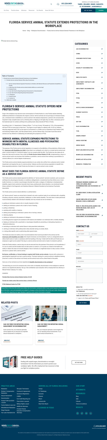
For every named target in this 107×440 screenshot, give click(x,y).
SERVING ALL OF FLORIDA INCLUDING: (53, 386)
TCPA (77, 131)
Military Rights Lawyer (23, 404)
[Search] (51, 4)
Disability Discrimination (84, 68)
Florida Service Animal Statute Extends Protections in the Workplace (21, 78)
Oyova (68, 435)
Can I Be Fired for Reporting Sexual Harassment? (21, 92)
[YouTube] (86, 413)
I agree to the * (88, 298)
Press (78, 117)
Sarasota (41, 394)
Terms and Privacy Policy (91, 298)
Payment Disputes (82, 112)
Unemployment (81, 136)
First (77, 237)
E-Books (78, 401)
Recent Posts (12, 96)
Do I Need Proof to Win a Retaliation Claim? (88, 193)
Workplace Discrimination (38, 30)
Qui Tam (78, 121)
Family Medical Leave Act (8, 405)
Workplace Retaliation (83, 159)
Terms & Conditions (81, 404)
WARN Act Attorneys (22, 406)
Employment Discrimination (85, 88)
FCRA (77, 93)
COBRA (78, 53)
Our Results (40, 10)
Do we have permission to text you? (87, 293)
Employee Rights (81, 77)
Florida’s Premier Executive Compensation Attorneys (23, 410)
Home (24, 30)
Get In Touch (88, 10)
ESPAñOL (101, 10)
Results (79, 407)
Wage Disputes (5, 410)
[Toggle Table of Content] (63, 76)
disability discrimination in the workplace (41, 262)
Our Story (6, 10)
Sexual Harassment (6, 395)
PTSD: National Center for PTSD (11, 284)
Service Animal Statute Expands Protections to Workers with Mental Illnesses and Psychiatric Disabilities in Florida (35, 84)
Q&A (77, 399)
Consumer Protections (83, 58)
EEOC (77, 72)
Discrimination (5, 398)
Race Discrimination (82, 126)
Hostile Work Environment (85, 107)
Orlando (41, 396)
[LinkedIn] (90, 413)
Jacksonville (42, 401)
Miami (40, 399)
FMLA (77, 103)
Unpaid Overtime (81, 140)
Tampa (40, 388)
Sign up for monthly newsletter (86, 289)
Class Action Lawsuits (23, 401)
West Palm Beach (43, 404)
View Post (7, 340)
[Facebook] (77, 413)
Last (91, 237)
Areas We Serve (49, 10)
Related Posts (12, 89)
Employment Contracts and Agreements (85, 83)
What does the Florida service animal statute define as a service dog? (26, 87)
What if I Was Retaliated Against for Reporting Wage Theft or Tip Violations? (88, 207)
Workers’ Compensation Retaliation (7, 392)
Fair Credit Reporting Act (23, 399)
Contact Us (12, 98)
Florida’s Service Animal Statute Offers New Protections (20, 80)
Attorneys (23, 10)
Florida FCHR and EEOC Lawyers (7, 401)
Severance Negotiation (23, 394)
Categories (12, 94)
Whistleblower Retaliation (85, 150)
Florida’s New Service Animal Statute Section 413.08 (17, 277)
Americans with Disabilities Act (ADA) (15, 150)
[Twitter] (82, 413)
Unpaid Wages (80, 145)
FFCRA (78, 98)
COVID (78, 63)
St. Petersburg (42, 391)
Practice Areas (15, 10)
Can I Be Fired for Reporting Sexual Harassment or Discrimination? (25, 91)
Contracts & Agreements (23, 391)
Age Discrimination (82, 49)
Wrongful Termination (83, 164)
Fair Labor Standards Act (8, 412)
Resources (31, 10)
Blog (28, 30)
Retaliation (4, 388)
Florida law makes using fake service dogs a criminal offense (19, 280)
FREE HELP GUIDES (11, 100)
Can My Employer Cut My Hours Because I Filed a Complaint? (86, 200)
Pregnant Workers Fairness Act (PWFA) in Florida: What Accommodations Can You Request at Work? (88, 184)
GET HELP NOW (78, 362)
